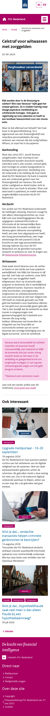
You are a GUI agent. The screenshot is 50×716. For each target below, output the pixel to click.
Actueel (14, 29)
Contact (9, 677)
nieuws (9, 631)
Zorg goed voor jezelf (25, 387)
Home (4, 29)
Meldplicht (8, 442)
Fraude (6, 600)
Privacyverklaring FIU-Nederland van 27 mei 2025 (25, 702)
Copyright (10, 696)
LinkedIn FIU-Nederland (20, 657)
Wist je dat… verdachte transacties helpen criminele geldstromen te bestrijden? (21, 536)
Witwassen (32, 600)
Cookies (9, 706)
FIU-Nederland (16, 19)
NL (39, 4)
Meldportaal (11, 673)
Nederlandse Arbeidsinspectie (20, 254)
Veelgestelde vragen (15, 681)
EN (44, 4)
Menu (44, 19)
